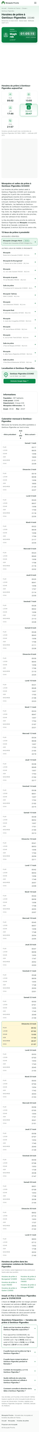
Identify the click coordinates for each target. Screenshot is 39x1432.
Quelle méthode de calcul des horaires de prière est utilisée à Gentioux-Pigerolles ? (15, 1380)
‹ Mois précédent (9, 434)
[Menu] (35, 3)
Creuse (24, 8)
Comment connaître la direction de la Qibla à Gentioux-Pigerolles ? (18, 1390)
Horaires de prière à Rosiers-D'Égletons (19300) (28, 1278)
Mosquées (11, 1421)
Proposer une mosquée (9, 1424)
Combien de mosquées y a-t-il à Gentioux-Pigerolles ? (16, 1371)
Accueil (4, 8)
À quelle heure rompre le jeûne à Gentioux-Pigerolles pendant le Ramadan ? (16, 1361)
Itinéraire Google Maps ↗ (19, 381)
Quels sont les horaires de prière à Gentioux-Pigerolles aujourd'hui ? (17, 1328)
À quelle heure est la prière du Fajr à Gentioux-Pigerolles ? (17, 1352)
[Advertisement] (19, 64)
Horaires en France (14, 8)
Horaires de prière (23, 1421)
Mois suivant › (30, 434)
